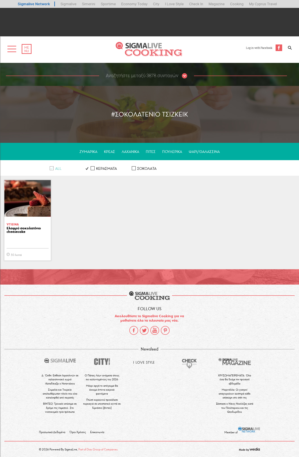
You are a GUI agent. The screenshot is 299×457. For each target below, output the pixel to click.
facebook (133, 330)
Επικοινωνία (97, 432)
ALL (58, 168)
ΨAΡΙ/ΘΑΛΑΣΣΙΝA (204, 151)
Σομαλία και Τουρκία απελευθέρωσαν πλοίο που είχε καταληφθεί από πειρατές (60, 393)
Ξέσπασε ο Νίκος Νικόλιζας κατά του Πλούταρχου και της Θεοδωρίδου (234, 407)
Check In (196, 4)
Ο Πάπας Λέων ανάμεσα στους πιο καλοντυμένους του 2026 (102, 377)
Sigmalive (68, 4)
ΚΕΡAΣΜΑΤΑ (106, 168)
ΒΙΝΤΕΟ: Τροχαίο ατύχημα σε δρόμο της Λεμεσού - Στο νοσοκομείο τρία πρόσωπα (60, 407)
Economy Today (134, 4)
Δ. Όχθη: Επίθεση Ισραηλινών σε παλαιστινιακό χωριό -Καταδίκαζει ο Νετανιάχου (60, 379)
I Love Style (174, 4)
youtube (154, 330)
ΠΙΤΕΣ (151, 151)
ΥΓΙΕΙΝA (13, 224)
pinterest (165, 330)
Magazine (217, 4)
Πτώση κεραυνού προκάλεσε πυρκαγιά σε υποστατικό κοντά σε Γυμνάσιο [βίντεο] (102, 403)
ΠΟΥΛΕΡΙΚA (172, 151)
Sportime (108, 4)
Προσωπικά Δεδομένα (52, 432)
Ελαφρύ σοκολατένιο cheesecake (24, 230)
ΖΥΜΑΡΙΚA (88, 151)
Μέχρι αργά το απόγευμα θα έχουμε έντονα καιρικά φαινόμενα (102, 389)
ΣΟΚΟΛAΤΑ (147, 168)
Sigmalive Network (34, 4)
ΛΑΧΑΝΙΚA (130, 151)
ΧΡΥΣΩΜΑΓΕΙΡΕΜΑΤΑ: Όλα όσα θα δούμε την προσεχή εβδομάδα (234, 379)
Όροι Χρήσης (78, 432)
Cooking (237, 4)
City (156, 4)
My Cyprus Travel (263, 4)
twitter (144, 330)
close (184, 76)
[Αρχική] (148, 55)
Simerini (88, 4)
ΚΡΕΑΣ (109, 151)
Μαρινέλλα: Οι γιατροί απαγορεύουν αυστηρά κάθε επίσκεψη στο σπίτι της (234, 393)
